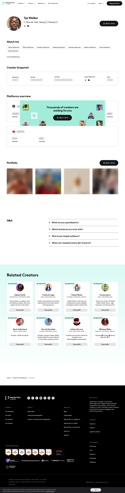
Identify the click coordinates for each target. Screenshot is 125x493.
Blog (65, 411)
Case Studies (68, 415)
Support (66, 435)
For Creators (9, 423)
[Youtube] (40, 398)
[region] (62, 490)
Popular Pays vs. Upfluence (72, 419)
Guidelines (11, 479)
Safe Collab (31, 411)
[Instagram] (28, 398)
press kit (92, 428)
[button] (22, 3)
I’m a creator (91, 3)
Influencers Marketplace (35, 415)
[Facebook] (32, 398)
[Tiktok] (36, 398)
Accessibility (43, 479)
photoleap (93, 458)
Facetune (92, 454)
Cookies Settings (50, 491)
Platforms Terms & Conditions (22, 479)
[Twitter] (45, 398)
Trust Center (12, 484)
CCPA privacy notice (14, 482)
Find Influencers (53, 3)
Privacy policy (35, 479)
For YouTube (8, 419)
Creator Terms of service (38, 482)
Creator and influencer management (39, 419)
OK (96, 490)
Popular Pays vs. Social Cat (72, 427)
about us (92, 424)
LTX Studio (93, 446)
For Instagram (9, 411)
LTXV (91, 450)
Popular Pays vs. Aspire (71, 423)
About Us (66, 431)
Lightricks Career (95, 432)
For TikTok (8, 415)
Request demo (114, 3)
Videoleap (93, 462)
